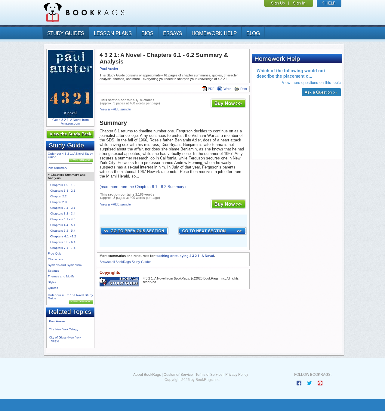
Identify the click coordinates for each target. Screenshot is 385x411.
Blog (253, 33)
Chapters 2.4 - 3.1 (62, 207)
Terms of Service (209, 374)
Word (227, 89)
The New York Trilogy (63, 329)
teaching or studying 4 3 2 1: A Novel (185, 256)
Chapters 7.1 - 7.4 (62, 247)
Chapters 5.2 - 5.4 (62, 230)
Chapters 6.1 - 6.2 (63, 236)
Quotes (53, 287)
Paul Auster (57, 321)
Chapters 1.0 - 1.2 (62, 185)
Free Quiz (54, 253)
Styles (52, 282)
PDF (211, 89)
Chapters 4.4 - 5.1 (62, 225)
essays (172, 33)
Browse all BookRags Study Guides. (126, 262)
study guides (65, 33)
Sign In (299, 3)
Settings (53, 270)
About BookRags (147, 374)
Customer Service (178, 374)
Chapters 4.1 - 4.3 (62, 219)
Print (243, 89)
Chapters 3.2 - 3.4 (62, 213)
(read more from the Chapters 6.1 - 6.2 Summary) (143, 186)
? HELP (329, 3)
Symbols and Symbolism (65, 265)
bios (147, 33)
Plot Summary (57, 167)
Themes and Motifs (61, 276)
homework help (214, 33)
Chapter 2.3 (58, 202)
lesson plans (113, 33)
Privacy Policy (236, 374)
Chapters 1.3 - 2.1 (62, 190)
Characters (55, 259)
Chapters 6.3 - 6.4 (62, 242)
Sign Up (278, 3)
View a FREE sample (115, 109)
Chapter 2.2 (58, 196)
